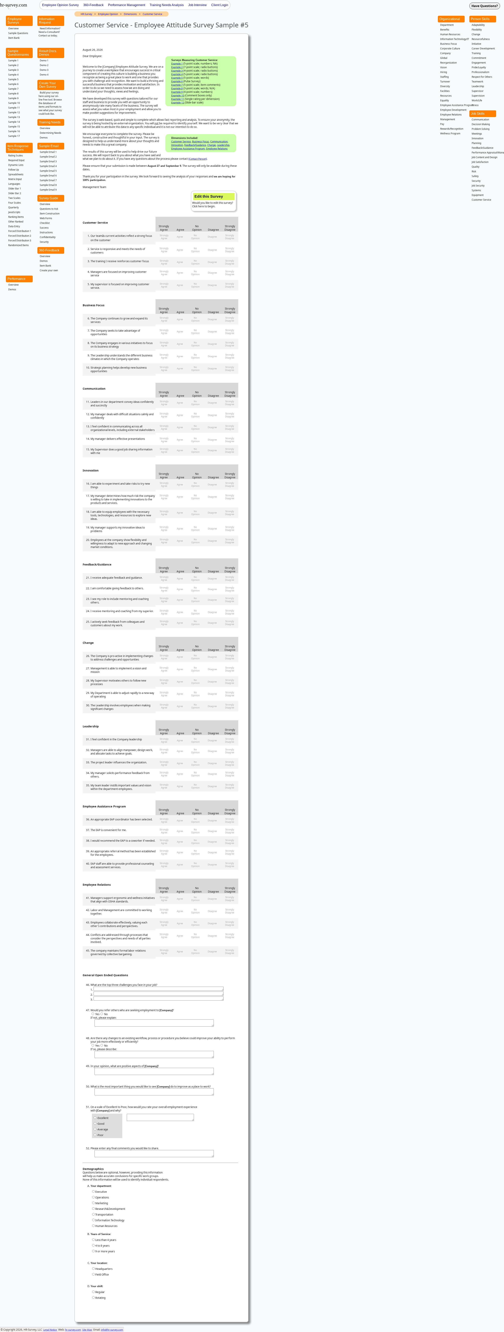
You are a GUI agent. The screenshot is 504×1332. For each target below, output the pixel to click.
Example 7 (177, 85)
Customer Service (152, 14)
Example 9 (177, 92)
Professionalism (480, 72)
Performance (16, 278)
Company (445, 53)
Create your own (49, 270)
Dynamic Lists (15, 165)
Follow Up (13, 169)
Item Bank (13, 38)
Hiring (443, 72)
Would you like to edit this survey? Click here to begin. (212, 201)
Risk (474, 171)
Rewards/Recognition (451, 128)
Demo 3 (44, 70)
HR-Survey (86, 14)
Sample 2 (13, 65)
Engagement (479, 62)
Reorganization (448, 62)
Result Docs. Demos (48, 52)
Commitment (479, 58)
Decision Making (481, 124)
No (106, 1014)
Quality (475, 166)
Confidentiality (48, 237)
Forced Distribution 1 (19, 231)
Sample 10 (14, 103)
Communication (219, 141)
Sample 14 (14, 122)
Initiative (476, 43)
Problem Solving (480, 129)
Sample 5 (13, 79)
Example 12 (177, 102)
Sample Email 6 (48, 175)
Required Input (16, 160)
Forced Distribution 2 (19, 235)
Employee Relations (217, 148)
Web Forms (46, 218)
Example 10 (177, 95)
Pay (442, 124)
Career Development (483, 48)
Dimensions (130, 14)
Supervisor (478, 91)
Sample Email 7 (48, 180)
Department (447, 25)
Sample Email (49, 146)
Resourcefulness (481, 39)
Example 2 (177, 67)
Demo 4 (44, 74)
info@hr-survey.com (112, 1329)
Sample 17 (14, 136)
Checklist (45, 223)
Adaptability (478, 25)
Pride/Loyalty (479, 67)
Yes (97, 1014)
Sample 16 (14, 131)
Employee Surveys (14, 20)
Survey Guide (48, 198)
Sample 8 (13, 93)
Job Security (478, 185)
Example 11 (177, 99)
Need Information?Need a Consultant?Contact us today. (49, 32)
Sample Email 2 (48, 156)
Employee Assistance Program (188, 148)
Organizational (449, 19)
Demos (44, 137)
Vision (443, 67)
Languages (14, 183)
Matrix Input (15, 179)
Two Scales (14, 198)
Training (476, 53)
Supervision (478, 95)
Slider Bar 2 (14, 193)
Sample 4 (13, 74)
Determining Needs (50, 133)
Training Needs (49, 122)
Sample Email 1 (48, 152)
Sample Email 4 (48, 166)
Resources (446, 95)
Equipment (478, 195)
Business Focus (200, 141)
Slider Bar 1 (14, 188)
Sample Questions (18, 33)
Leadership (223, 145)
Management (447, 119)
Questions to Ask (49, 208)
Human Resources (450, 34)
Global (443, 58)
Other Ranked (15, 221)
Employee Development (453, 110)
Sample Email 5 (48, 170)
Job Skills (478, 113)
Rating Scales (15, 155)
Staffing (444, 76)
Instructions (46, 232)
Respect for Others (482, 76)
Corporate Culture (450, 48)
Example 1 (177, 63)
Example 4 (177, 74)
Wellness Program (450, 133)
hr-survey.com (73, 1329)
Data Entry (14, 226)
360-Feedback (49, 250)
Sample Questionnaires (18, 52)
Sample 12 (14, 112)
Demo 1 (44, 60)
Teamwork (477, 81)
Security (44, 242)
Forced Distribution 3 (19, 240)
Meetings (477, 133)
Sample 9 (13, 98)
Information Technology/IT (454, 39)
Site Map (87, 1329)
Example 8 (177, 88)
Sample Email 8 (48, 185)
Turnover (445, 81)
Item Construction (49, 213)
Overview (13, 28)
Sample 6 (13, 84)
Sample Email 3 (48, 161)
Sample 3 (13, 70)
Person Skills (480, 19)
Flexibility (477, 29)
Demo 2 (44, 65)
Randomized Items (18, 245)
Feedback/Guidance (195, 145)
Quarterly (13, 207)
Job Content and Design (484, 157)
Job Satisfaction (480, 162)
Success (44, 227)
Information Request (47, 20)
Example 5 (177, 77)
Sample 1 (13, 60)
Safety (475, 176)
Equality (444, 100)
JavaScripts (14, 212)
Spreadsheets (15, 174)
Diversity (445, 86)
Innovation (177, 145)
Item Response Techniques (18, 147)
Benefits (444, 29)
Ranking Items (16, 217)
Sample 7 (13, 88)
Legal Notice (50, 1329)
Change (211, 145)
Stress (475, 105)
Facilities (445, 91)
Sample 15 (14, 126)
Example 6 (177, 81)
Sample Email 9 (48, 189)
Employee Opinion (108, 14)
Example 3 (177, 70)
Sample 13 (14, 117)
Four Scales (14, 202)
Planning (476, 143)
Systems (476, 190)
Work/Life (477, 100)
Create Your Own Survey (47, 84)
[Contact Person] (197, 159)
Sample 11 (14, 107)
